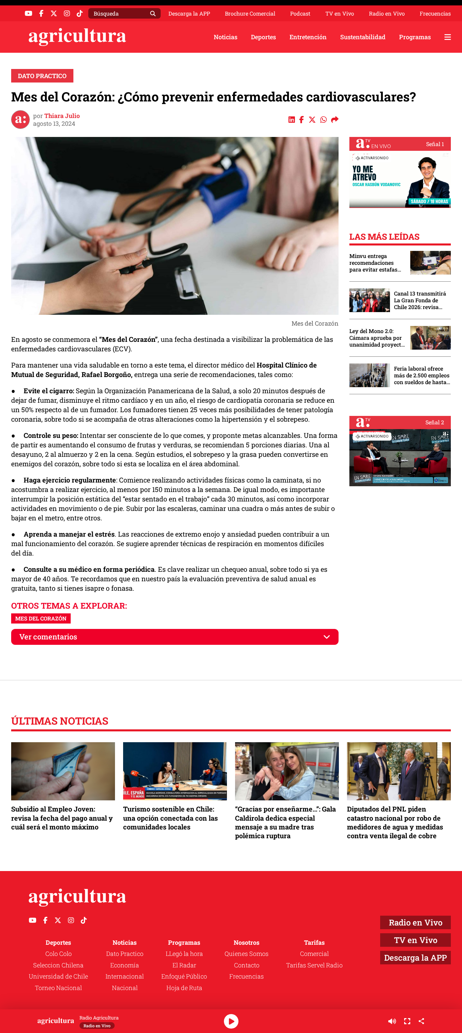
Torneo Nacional (58, 988)
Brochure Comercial (250, 13)
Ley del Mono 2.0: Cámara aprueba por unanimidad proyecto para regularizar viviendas (376, 338)
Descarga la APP (189, 13)
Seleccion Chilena (58, 965)
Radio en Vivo (387, 13)
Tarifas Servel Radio (314, 965)
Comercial (314, 953)
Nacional (125, 988)
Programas (415, 37)
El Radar (184, 965)
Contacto (246, 965)
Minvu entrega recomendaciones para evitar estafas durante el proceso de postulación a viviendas (376, 263)
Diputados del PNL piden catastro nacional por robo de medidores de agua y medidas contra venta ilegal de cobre (395, 822)
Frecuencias (435, 13)
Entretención (308, 37)
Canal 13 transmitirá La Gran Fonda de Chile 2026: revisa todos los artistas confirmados (420, 300)
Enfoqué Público (184, 976)
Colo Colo (58, 953)
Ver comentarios (48, 636)
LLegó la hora (184, 953)
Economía (124, 965)
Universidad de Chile (58, 976)
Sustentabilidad (363, 37)
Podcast (300, 13)
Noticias (225, 37)
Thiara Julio (62, 116)
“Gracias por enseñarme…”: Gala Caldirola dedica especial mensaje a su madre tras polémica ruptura (285, 822)
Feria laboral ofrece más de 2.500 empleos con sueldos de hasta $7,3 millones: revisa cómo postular (421, 375)
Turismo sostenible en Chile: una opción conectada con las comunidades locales (170, 817)
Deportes (263, 37)
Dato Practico (42, 76)
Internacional (125, 976)
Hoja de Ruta (184, 988)
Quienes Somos (247, 953)
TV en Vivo (339, 13)
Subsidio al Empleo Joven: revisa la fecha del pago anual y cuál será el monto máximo (62, 817)
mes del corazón (41, 618)
